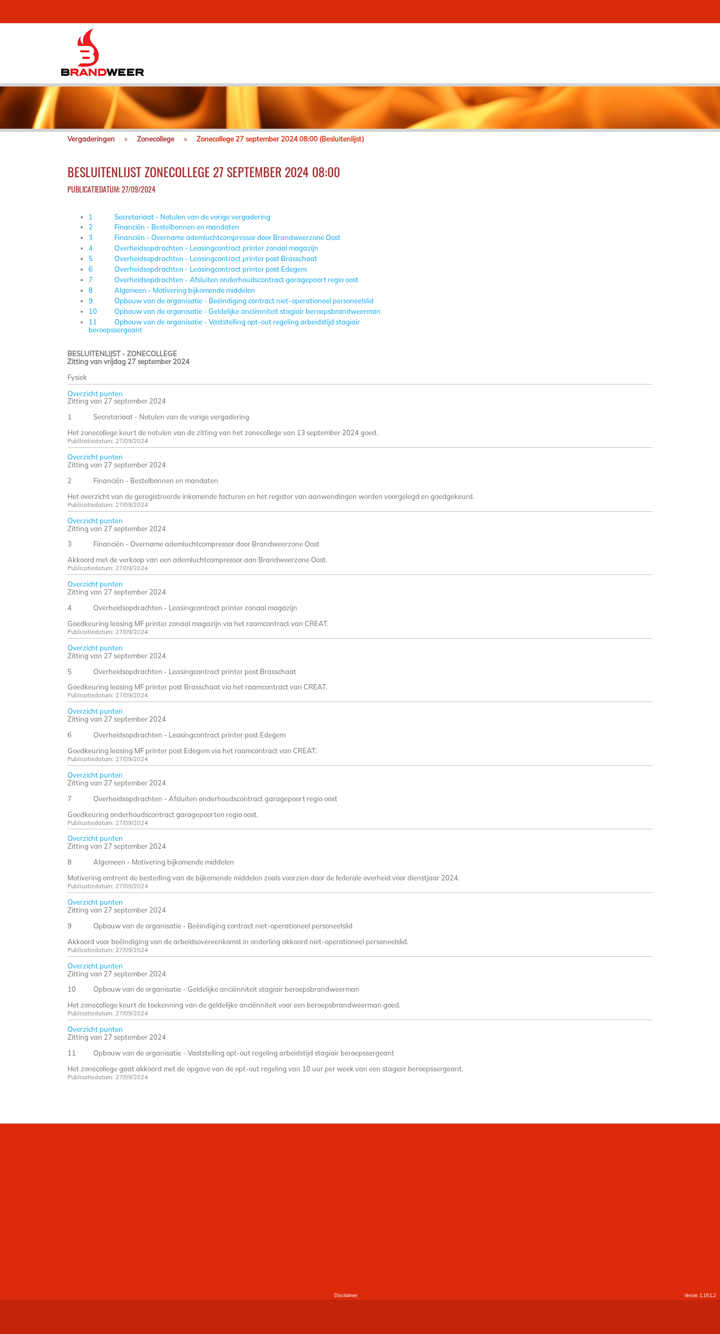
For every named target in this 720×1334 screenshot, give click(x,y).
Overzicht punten (95, 393)
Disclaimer (345, 1295)
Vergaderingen (91, 139)
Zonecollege (155, 139)
